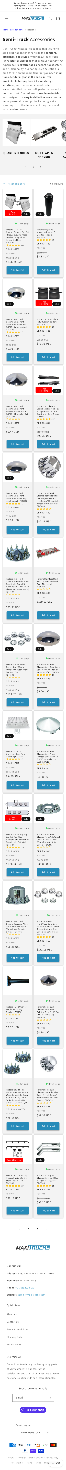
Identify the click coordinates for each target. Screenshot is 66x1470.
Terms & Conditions (17, 1329)
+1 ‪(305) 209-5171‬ (25, 1287)
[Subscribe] (50, 1398)
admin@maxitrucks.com (31, 1294)
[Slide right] (40, 167)
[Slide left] (25, 167)
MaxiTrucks (20, 1457)
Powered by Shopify (34, 1457)
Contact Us (13, 1321)
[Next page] (46, 1228)
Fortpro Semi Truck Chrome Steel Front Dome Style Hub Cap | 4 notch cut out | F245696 (17, 497)
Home (5, 29)
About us (12, 1314)
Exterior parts (16, 29)
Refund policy (52, 1458)
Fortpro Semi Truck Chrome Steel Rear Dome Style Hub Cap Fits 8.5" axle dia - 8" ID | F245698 (48, 668)
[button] (6, 18)
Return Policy (14, 1344)
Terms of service (34, 1463)
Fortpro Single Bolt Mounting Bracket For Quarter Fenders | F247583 (47, 233)
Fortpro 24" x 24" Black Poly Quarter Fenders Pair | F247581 (47, 322)
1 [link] (19, 1228)
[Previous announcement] (6, 5)
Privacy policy (17, 1463)
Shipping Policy (15, 1336)
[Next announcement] (59, 5)
